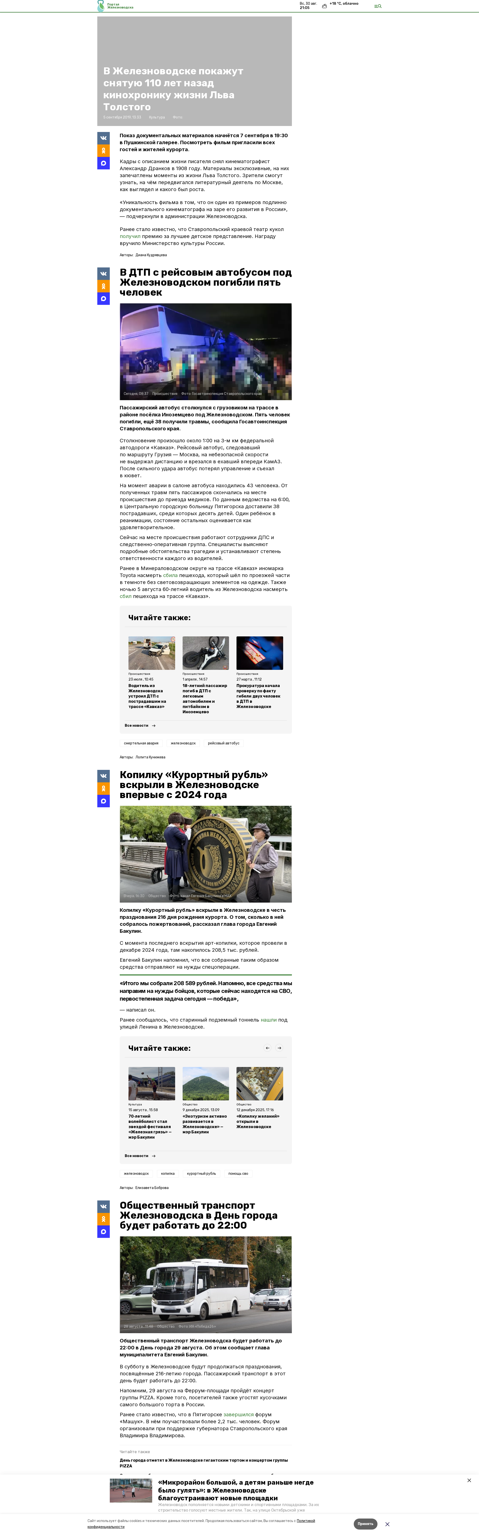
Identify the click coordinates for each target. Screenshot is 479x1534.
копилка (168, 1174)
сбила (171, 575)
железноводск (183, 743)
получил (130, 236)
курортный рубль (201, 1174)
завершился (239, 1414)
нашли (269, 1020)
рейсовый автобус (224, 743)
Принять (365, 1524)
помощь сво (238, 1174)
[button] (131, 1491)
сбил (126, 596)
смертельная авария (141, 743)
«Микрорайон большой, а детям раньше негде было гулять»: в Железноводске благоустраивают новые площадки (236, 1490)
